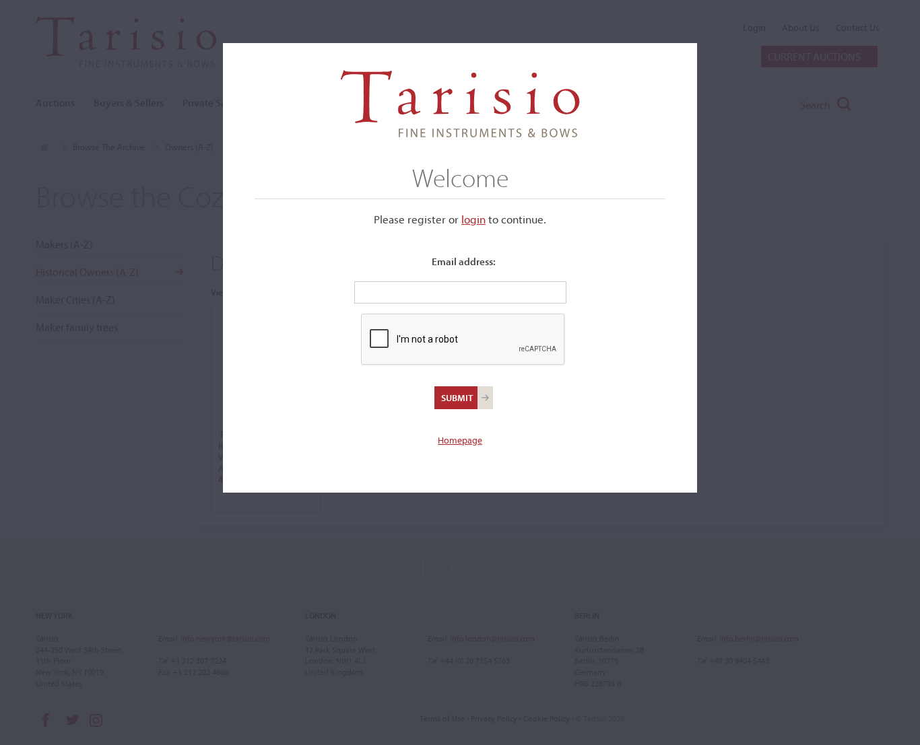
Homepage (460, 440)
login (473, 219)
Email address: (464, 261)
